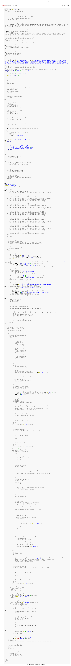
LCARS (21, 2)
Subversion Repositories (10, 2)
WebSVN (30, 664)
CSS (44, 664)
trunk (5, 5)
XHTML (42, 664)
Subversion (36, 664)
